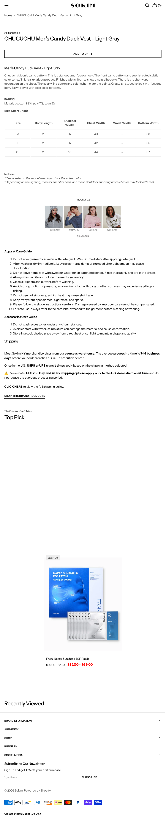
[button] (144, 5)
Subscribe (89, 777)
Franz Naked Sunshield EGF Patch (66, 655)
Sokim (19, 790)
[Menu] (6, 5)
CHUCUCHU (12, 33)
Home (8, 15)
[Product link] (81, 610)
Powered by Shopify (37, 790)
